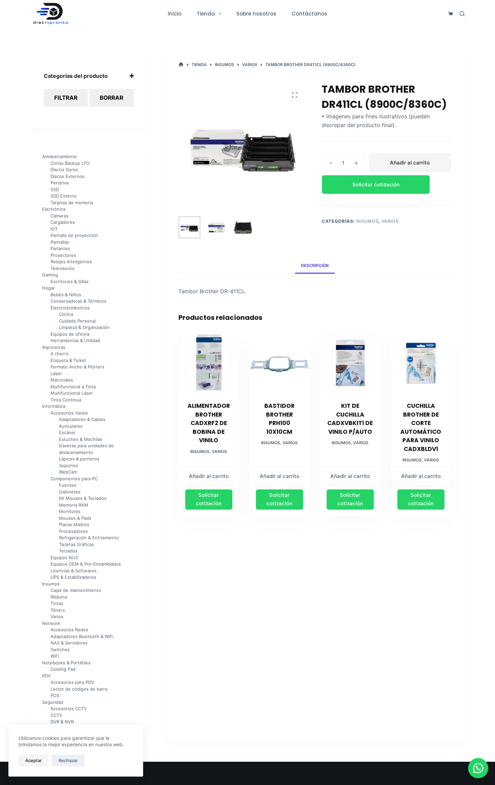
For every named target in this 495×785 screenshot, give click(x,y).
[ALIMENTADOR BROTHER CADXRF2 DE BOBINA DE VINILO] (208, 363)
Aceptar (33, 760)
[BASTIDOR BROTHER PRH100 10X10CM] (279, 363)
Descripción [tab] (315, 265)
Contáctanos (309, 13)
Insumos (367, 221)
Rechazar (68, 760)
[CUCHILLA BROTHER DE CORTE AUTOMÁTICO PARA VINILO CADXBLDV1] (421, 363)
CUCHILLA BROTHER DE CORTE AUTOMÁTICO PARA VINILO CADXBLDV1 (420, 427)
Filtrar (65, 97)
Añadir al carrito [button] (209, 476)
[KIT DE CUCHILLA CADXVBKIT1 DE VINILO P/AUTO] (350, 363)
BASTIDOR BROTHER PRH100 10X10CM (279, 419)
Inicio (175, 13)
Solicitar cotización (376, 184)
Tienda (206, 13)
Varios (390, 221)
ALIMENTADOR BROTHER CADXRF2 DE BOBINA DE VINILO (209, 423)
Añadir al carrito (410, 162)
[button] (386, 184)
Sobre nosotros (256, 13)
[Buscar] (462, 13)
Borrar (111, 97)
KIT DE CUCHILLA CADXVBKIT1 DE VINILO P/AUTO (350, 419)
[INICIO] (181, 64)
